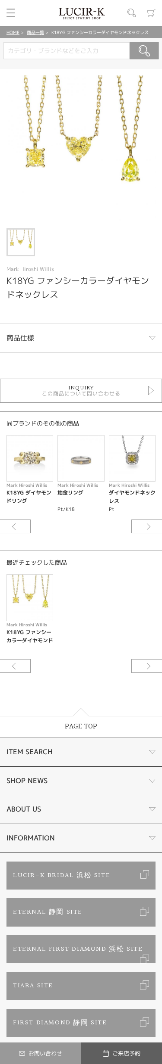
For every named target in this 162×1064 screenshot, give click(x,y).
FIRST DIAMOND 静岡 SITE (60, 1022)
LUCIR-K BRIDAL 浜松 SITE (61, 875)
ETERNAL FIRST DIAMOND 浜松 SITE (78, 949)
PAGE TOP (81, 726)
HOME (12, 32)
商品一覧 (35, 32)
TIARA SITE (33, 985)
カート (151, 13)
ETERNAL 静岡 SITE (48, 912)
